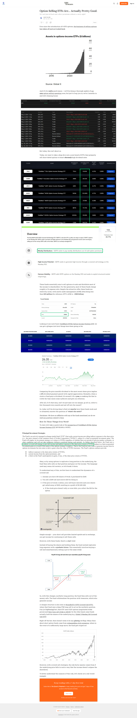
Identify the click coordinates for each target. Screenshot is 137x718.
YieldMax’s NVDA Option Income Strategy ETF (76, 324)
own (41, 93)
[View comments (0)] (46, 22)
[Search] (114, 3)
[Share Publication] (117, 3)
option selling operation (52, 93)
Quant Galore (46, 17)
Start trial (68, 693)
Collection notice (79, 706)
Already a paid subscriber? (68, 697)
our (92, 91)
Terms (72, 706)
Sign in (132, 3)
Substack (60, 714)
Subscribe (124, 3)
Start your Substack (64, 710)
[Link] (37, 421)
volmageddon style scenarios (78, 623)
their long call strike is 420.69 (59, 612)
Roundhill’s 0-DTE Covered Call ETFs (79, 605)
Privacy (68, 706)
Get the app (76, 710)
